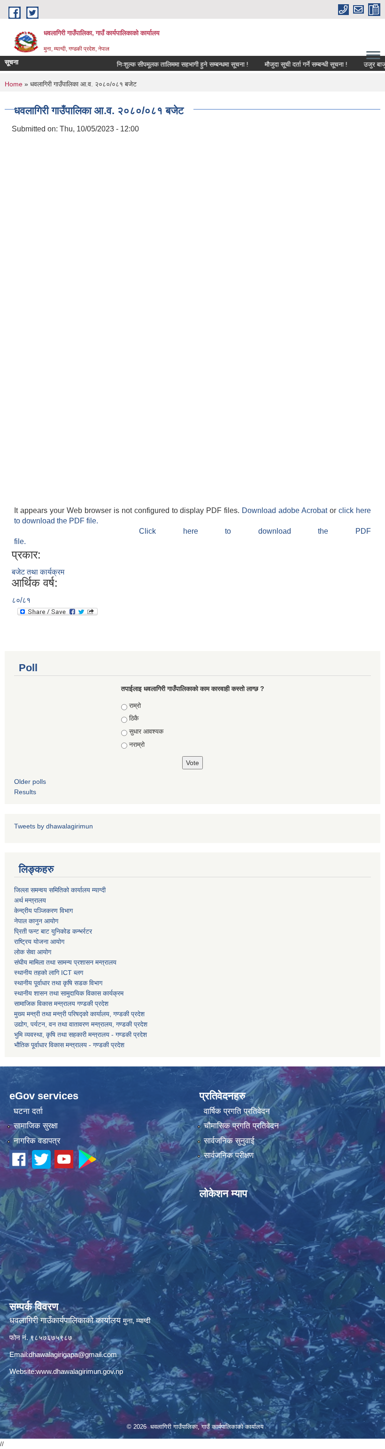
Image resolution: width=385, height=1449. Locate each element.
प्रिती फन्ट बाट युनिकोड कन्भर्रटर (53, 931)
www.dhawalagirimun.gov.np (79, 1371)
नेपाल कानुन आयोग (36, 921)
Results (25, 792)
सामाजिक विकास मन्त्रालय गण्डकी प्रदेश (61, 1003)
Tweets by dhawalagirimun (53, 826)
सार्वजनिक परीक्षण (229, 1155)
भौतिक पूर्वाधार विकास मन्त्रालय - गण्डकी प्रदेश (69, 1045)
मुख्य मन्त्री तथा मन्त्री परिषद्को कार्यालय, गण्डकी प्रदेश (79, 1014)
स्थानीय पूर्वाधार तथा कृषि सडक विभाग (58, 983)
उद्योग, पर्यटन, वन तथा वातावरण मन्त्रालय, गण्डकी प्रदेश (80, 1024)
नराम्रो (137, 744)
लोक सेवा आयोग (32, 952)
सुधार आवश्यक (146, 731)
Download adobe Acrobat (286, 510)
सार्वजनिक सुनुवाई (229, 1140)
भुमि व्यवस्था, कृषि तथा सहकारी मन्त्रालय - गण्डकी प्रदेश (80, 1034)
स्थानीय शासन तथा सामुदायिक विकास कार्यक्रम (68, 993)
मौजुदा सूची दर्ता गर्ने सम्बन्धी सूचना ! (287, 64)
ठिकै (134, 718)
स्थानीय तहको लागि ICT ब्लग (48, 972)
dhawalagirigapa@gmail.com (73, 1354)
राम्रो (135, 705)
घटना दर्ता (28, 1111)
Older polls (30, 781)
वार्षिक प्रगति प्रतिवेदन (237, 1111)
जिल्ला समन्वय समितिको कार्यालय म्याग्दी (60, 890)
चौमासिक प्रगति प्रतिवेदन (241, 1125)
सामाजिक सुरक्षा (36, 1125)
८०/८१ (21, 600)
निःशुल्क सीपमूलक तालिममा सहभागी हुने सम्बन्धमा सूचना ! (164, 64)
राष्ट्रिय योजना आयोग (39, 941)
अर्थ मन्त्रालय (30, 900)
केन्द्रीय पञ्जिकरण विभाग (43, 910)
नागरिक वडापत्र (37, 1140)
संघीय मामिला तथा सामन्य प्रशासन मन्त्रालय (65, 962)
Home (14, 84)
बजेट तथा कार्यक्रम (38, 572)
